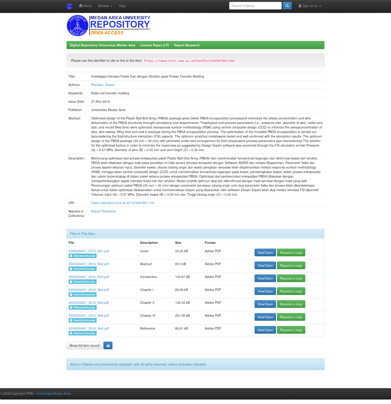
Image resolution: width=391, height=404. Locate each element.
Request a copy (291, 252)
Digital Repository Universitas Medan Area (102, 45)
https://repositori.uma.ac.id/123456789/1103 (123, 202)
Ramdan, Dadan (103, 84)
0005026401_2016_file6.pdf (89, 315)
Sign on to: (310, 5)
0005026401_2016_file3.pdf (89, 276)
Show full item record (84, 345)
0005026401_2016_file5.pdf (89, 302)
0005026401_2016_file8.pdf (89, 328)
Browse (104, 5)
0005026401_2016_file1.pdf (89, 251)
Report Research (187, 45)
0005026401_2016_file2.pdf (89, 263)
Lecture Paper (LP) (154, 45)
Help (122, 5)
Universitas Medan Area (53, 393)
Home (87, 5)
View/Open (265, 252)
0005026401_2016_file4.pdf (89, 289)
